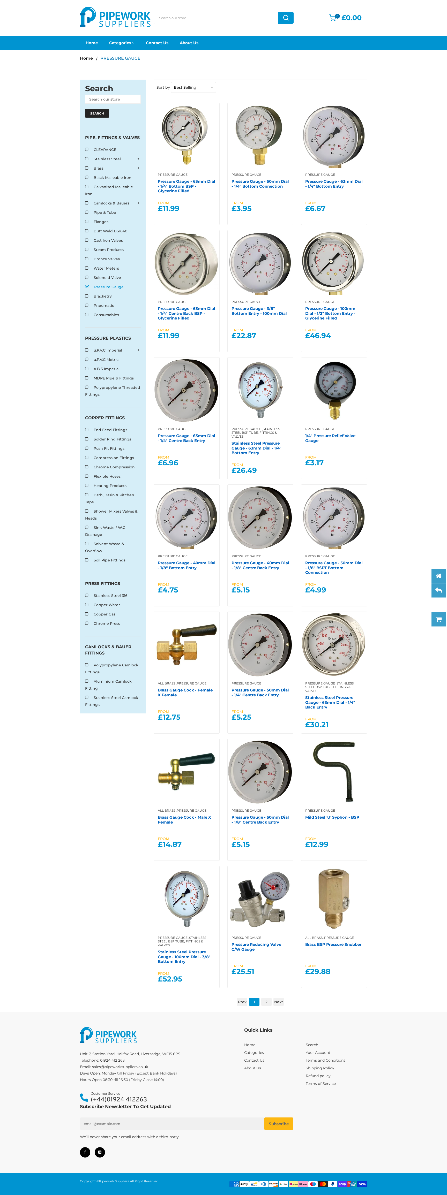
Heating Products (110, 485)
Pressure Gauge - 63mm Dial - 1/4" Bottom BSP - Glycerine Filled (186, 186)
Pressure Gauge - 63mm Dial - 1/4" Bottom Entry (334, 183)
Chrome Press (107, 623)
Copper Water (107, 605)
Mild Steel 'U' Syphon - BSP (332, 817)
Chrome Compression (114, 467)
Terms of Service (321, 1083)
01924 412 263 (112, 1060)
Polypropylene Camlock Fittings (111, 668)
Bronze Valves (107, 259)
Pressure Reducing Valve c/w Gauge (256, 947)
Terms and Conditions (325, 1060)
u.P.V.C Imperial (108, 350)
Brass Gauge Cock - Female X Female (185, 692)
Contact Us (157, 42)
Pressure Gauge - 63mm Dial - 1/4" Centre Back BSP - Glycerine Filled (186, 313)
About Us (189, 42)
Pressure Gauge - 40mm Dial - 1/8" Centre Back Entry (260, 565)
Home (92, 42)
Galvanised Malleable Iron (109, 190)
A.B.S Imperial (107, 369)
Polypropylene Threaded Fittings (112, 391)
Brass (98, 168)
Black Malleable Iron (112, 177)
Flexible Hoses (107, 476)
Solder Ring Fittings (112, 439)
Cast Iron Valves (108, 240)
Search (312, 1044)
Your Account (318, 1052)
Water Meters (106, 268)
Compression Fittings (114, 457)
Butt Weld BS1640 (110, 231)
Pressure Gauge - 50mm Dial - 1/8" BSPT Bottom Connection (334, 567)
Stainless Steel (107, 159)
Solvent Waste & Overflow (104, 547)
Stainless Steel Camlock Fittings (111, 701)
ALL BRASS (166, 683)
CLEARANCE (105, 149)
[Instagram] (100, 1152)
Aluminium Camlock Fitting (108, 685)
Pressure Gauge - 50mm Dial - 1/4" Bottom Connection (260, 183)
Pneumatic (104, 305)
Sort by (163, 87)
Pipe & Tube (105, 212)
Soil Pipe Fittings (109, 560)
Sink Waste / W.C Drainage (105, 531)
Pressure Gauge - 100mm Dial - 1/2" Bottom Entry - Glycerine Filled (330, 313)
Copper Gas (104, 614)
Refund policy (318, 1076)
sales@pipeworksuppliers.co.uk (120, 1066)
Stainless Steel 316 (111, 595)
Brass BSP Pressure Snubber (333, 944)
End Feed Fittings (110, 430)
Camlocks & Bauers (111, 203)
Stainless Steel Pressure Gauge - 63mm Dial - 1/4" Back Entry (330, 702)
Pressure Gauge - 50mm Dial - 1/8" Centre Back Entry (260, 819)
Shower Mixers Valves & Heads (111, 515)
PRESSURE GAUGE (173, 175)
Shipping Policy (320, 1068)
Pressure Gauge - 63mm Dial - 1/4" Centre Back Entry (186, 438)
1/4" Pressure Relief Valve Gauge (330, 438)
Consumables (106, 315)
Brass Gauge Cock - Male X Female (184, 819)
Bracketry (103, 296)
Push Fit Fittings (109, 448)
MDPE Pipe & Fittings (114, 378)
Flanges (101, 221)
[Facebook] (85, 1152)
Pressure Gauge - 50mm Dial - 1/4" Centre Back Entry (260, 692)
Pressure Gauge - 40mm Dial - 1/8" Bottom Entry (186, 565)
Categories (120, 42)
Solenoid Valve (107, 277)
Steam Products (109, 249)
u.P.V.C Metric (106, 359)
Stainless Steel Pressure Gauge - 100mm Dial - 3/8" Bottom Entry (184, 956)
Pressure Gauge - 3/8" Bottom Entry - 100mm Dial (259, 311)
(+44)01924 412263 (119, 1100)
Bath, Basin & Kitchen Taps (109, 498)
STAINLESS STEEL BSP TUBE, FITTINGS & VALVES (256, 432)
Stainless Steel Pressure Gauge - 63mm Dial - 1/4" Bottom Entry (256, 448)
